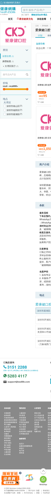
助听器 (21, 452)
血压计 (21, 443)
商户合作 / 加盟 (33, 490)
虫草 (49, 420)
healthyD (46, 493)
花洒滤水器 (38, 426)
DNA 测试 (7, 443)
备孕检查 (7, 431)
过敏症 (6, 433)
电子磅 (21, 450)
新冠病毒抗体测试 (10, 420)
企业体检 (7, 454)
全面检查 (7, 413)
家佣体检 (7, 440)
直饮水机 (37, 413)
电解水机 (37, 431)
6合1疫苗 (22, 426)
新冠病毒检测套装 (10, 422)
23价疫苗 (22, 417)
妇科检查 (7, 415)
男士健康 (7, 424)
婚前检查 (7, 429)
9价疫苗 (22, 415)
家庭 (38, 493)
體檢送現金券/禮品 (39, 14)
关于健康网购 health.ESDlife (14, 490)
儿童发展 (7, 452)
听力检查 (7, 447)
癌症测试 (7, 438)
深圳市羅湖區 (13, 114)
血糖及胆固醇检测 (25, 446)
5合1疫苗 (22, 424)
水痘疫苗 (22, 429)
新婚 (18, 493)
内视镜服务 (8, 436)
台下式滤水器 (39, 417)
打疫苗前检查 (9, 417)
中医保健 (7, 449)
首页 (10, 18)
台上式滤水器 (39, 415)
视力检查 (7, 445)
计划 (40, 35)
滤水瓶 (36, 424)
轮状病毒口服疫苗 (25, 431)
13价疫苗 (22, 420)
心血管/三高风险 (10, 426)
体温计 (21, 448)
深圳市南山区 (13, 106)
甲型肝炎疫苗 (24, 422)
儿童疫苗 (22, 413)
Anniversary (28, 493)
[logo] (8, 15)
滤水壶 (36, 422)
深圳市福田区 (13, 110)
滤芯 (36, 429)
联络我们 (46, 490)
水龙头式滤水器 (40, 420)
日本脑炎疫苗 (24, 433)
